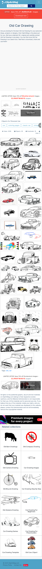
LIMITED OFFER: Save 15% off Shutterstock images (20, 376)
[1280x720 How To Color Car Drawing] (10, 247)
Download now (21, 16)
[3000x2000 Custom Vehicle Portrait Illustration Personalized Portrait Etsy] (10, 225)
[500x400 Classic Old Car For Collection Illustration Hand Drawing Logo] (9, 213)
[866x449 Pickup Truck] (17, 361)
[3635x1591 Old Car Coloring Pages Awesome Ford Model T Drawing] (12, 143)
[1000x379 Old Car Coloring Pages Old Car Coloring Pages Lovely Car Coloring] (30, 269)
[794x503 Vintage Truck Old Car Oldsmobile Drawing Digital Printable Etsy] (30, 318)
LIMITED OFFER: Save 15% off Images (20, 96)
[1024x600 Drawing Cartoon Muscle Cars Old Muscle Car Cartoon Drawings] (11, 153)
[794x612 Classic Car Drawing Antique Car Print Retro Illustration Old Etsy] (9, 200)
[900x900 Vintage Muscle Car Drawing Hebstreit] (7, 330)
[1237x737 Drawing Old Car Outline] (30, 225)
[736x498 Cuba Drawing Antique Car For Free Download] (32, 153)
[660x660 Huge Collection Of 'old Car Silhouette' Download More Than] (8, 258)
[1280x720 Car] (12, 188)
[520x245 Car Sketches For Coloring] (27, 330)
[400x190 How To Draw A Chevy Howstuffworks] (30, 247)
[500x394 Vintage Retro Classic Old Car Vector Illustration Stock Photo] (9, 318)
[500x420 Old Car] (8, 290)
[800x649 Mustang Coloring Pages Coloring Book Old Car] (5, 269)
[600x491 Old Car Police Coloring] (8, 278)
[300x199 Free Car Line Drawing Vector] (31, 165)
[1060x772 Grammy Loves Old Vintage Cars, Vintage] (12, 303)
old (7, 371)
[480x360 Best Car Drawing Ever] (33, 177)
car (4, 125)
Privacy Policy (7, 565)
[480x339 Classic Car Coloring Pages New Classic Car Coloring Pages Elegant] (32, 188)
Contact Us (17, 565)
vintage (36, 125)
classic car (26, 125)
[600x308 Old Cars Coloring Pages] (12, 177)
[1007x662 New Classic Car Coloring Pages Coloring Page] (10, 165)
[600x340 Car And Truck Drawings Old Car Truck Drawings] (32, 143)
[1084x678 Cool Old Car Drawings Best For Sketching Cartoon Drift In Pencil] (30, 212)
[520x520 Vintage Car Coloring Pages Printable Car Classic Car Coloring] (33, 303)
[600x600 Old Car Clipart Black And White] (15, 269)
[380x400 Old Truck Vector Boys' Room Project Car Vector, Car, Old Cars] (35, 290)
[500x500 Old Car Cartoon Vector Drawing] (22, 290)
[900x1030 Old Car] (33, 344)
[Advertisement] (21, 66)
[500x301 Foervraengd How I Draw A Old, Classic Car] (10, 236)
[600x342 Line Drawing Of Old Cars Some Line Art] (28, 258)
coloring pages (13, 125)
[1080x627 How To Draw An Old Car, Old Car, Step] (31, 236)
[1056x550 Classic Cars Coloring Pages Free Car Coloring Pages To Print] (29, 200)
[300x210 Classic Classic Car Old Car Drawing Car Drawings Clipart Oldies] (13, 345)
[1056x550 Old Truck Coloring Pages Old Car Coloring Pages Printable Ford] (29, 278)
